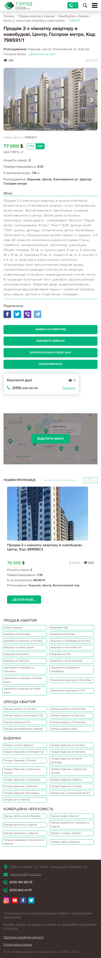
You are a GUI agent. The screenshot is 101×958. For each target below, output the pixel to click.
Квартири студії (59, 627)
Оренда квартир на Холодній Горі (23, 715)
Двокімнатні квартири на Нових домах (22, 690)
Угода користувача (18, 945)
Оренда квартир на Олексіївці (68, 708)
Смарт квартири (13, 627)
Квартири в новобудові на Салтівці (71, 640)
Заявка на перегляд (50, 329)
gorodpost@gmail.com (25, 874)
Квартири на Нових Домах (19, 647)
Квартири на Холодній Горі (66, 647)
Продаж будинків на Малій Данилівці (66, 760)
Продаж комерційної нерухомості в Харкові (24, 841)
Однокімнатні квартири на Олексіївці (19, 669)
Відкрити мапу (50, 439)
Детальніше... (24, 600)
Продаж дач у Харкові (17, 799)
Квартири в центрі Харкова (66, 660)
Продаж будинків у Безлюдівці (21, 793)
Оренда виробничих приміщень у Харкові (70, 824)
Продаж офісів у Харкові (65, 841)
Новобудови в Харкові (73, 16)
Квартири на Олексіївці (17, 634)
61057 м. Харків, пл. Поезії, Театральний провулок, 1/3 (48, 867)
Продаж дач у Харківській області (70, 793)
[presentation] (9, 99)
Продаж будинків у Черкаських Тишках (22, 771)
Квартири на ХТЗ (60, 654)
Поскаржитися (50, 364)
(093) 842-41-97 (21, 890)
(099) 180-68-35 (21, 882)
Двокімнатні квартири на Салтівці (23, 640)
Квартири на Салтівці (63, 634)
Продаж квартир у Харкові (36, 16)
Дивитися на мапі (42, 54)
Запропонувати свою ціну (50, 352)
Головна (9, 16)
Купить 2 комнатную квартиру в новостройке (34, 21)
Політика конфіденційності (24, 937)
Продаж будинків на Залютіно (68, 751)
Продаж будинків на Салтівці (67, 745)
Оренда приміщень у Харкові (21, 833)
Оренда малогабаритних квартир (23, 728)
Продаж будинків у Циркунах (21, 786)
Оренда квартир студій (64, 728)
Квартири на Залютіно (16, 654)
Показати (68, 388)
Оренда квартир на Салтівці (20, 708)
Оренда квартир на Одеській (68, 715)
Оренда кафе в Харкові (64, 816)
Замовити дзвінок (50, 341)
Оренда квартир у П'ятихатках (68, 722)
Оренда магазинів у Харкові (20, 824)
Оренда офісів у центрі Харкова (22, 816)
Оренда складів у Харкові (66, 833)
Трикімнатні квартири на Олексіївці (71, 680)
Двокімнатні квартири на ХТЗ (68, 690)
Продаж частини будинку (18, 745)
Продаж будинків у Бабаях (66, 779)
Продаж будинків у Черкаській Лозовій (69, 771)
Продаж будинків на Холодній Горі (24, 751)
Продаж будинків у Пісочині (20, 760)
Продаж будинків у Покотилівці (22, 779)
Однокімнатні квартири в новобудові (65, 669)
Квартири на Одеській (16, 660)
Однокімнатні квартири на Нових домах (23, 680)
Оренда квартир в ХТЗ (17, 722)
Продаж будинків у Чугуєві (66, 786)
